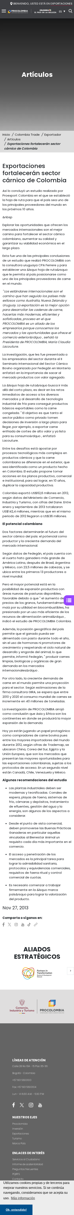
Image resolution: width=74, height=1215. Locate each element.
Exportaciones (20, 1133)
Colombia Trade (27, 134)
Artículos (14, 139)
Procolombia (20, 1123)
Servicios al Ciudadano (26, 1159)
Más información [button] (23, 1198)
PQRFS (16, 1174)
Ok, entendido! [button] (16, 1209)
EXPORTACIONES (61, 4)
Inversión (17, 1128)
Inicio (6, 134)
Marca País (18, 1143)
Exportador (52, 134)
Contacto (17, 1179)
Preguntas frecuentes (25, 1169)
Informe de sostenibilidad (27, 1164)
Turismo (17, 1138)
